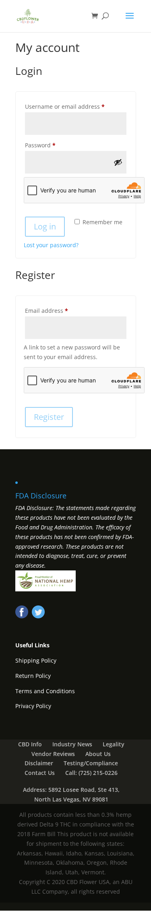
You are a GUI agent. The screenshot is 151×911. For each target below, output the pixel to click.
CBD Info (30, 744)
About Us (98, 754)
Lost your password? (51, 245)
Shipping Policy (35, 660)
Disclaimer (39, 763)
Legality (113, 744)
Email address (59, 310)
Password (52, 145)
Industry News (72, 744)
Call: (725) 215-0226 (91, 773)
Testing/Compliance (91, 763)
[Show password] (118, 162)
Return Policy (33, 676)
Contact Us (40, 773)
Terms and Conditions (45, 691)
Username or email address (75, 106)
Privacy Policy (33, 706)
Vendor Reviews (53, 754)
